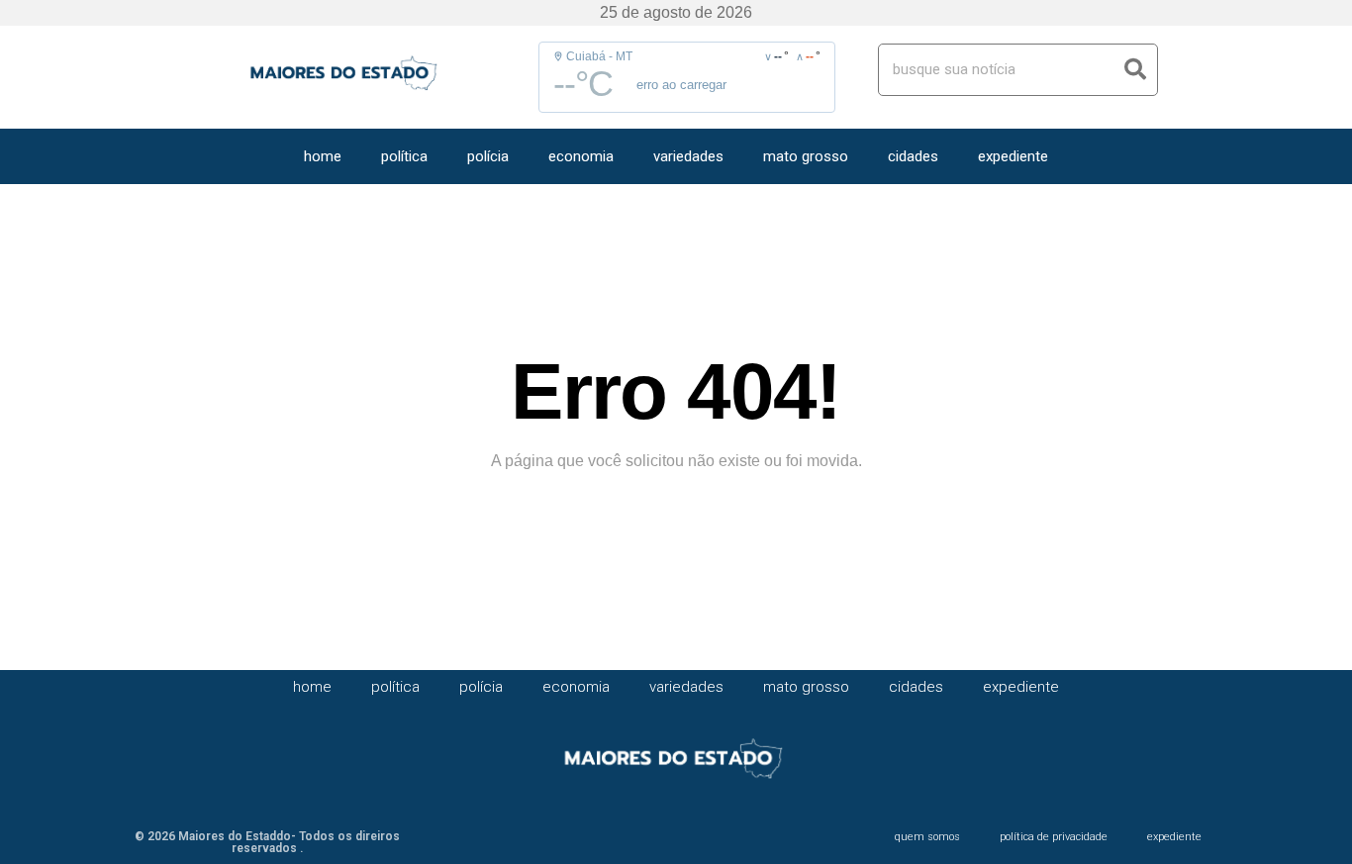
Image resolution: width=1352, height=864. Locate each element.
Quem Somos (927, 836)
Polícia (488, 156)
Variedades (688, 156)
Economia (581, 156)
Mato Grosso (805, 156)
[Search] (1135, 70)
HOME (322, 156)
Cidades (913, 156)
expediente (1013, 156)
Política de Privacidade (1054, 836)
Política (404, 156)
